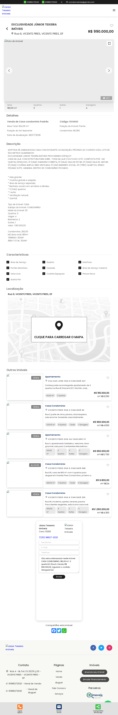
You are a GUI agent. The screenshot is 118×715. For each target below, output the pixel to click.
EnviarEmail (59, 711)
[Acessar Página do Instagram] (109, 648)
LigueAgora (19, 711)
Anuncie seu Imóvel (94, 672)
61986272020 (33, 2)
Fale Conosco (59, 688)
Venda (59, 677)
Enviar (59, 576)
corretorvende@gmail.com (81, 2)
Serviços (59, 693)
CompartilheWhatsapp (98, 711)
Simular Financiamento (94, 679)
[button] (9, 70)
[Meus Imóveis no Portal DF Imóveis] (94, 697)
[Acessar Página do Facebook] (93, 648)
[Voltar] (7, 29)
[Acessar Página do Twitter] (101, 648)
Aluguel (59, 682)
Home (59, 671)
